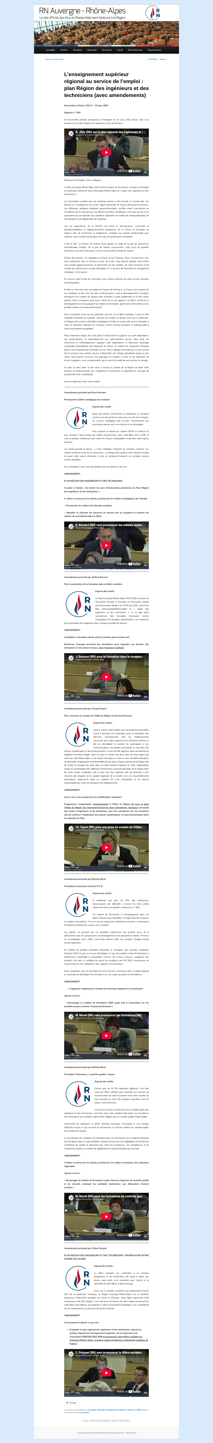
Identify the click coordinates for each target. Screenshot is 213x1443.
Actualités (50, 50)
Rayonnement (154, 50)
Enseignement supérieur (116, 1410)
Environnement (135, 50)
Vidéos (130, 1410)
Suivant (164, 59)
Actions (64, 50)
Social (120, 50)
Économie (107, 50)
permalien (85, 1413)
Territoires (77, 50)
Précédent (152, 59)
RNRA (139, 1410)
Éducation (92, 50)
